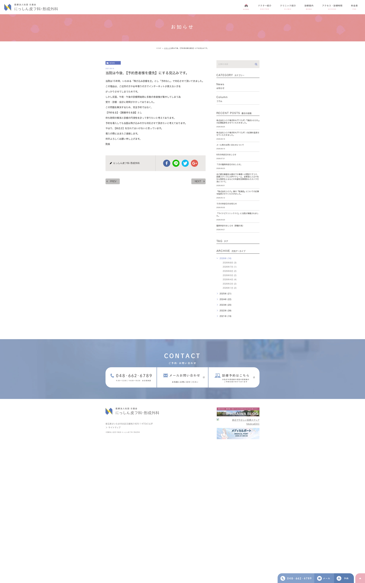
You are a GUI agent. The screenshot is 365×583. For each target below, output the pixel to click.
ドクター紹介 (264, 7)
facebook (166, 163)
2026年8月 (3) (230, 263)
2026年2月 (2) (230, 284)
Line (176, 163)
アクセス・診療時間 (332, 7)
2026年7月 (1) (230, 267)
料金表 (354, 7)
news (112, 63)
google (194, 163)
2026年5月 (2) (230, 275)
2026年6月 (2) (230, 271)
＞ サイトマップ (113, 427)
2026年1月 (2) (230, 288)
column (222, 99)
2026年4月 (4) (230, 280)
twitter (185, 163)
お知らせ (167, 48)
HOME (246, 9)
